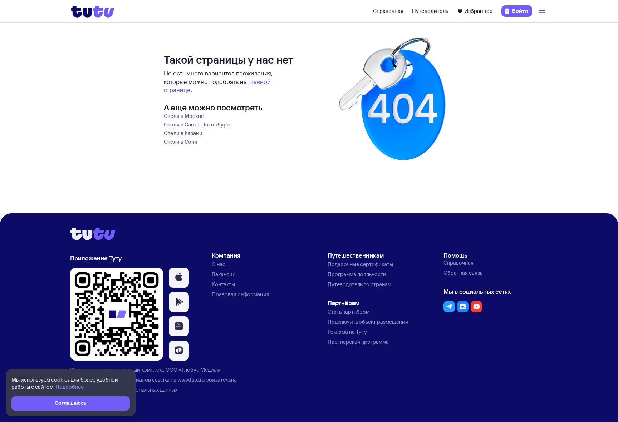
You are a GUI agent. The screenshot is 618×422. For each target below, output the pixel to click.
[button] (179, 278)
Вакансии (224, 274)
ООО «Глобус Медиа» (193, 369)
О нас (218, 264)
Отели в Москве (184, 116)
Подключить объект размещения (368, 321)
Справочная (388, 11)
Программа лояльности (357, 274)
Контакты (223, 284)
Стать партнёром (348, 311)
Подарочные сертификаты (360, 264)
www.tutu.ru (191, 379)
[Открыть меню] (543, 11)
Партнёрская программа (358, 341)
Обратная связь (462, 272)
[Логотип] (93, 11)
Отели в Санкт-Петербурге (198, 124)
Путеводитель (430, 11)
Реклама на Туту (347, 331)
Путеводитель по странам (359, 284)
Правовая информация (240, 294)
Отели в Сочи (180, 141)
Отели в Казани (183, 133)
